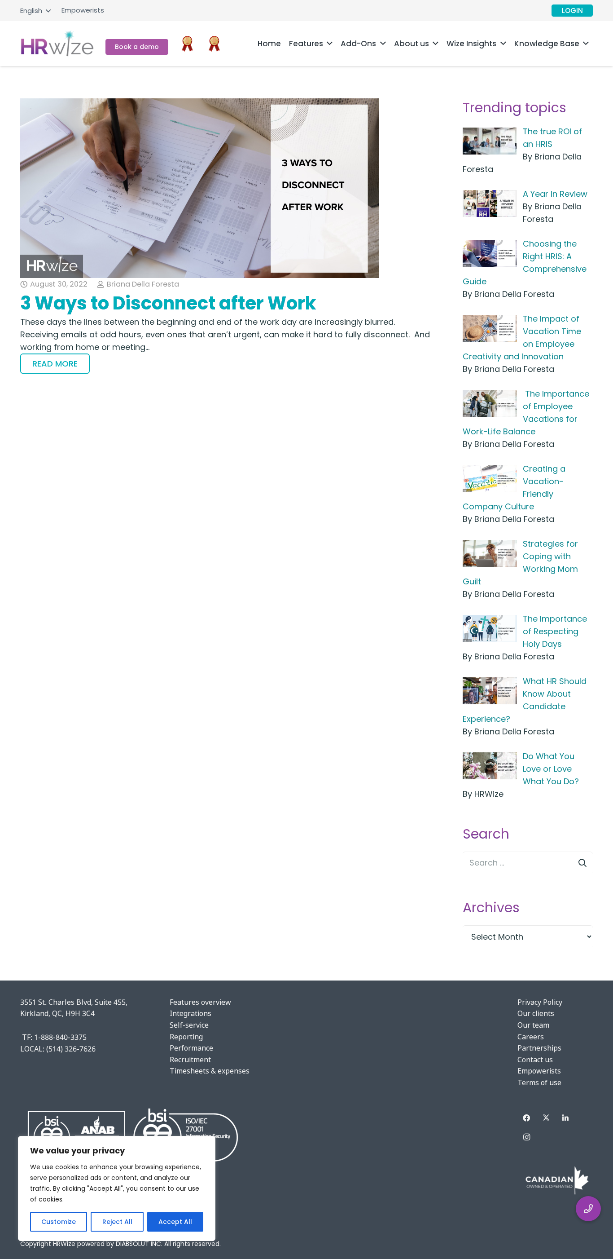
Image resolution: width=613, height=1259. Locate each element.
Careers (530, 1037)
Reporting (186, 1037)
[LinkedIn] (565, 1118)
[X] (546, 1118)
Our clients (535, 1013)
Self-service (189, 1025)
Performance (191, 1048)
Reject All (117, 1221)
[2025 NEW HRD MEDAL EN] (187, 44)
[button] (35, 11)
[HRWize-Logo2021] (57, 43)
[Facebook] (526, 1118)
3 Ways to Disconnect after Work (168, 303)
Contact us (535, 1060)
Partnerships (539, 1048)
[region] (116, 1188)
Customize (58, 1221)
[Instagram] (526, 1137)
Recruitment (190, 1060)
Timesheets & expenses (210, 1071)
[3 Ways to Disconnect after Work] (227, 188)
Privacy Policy (539, 1002)
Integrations (190, 1013)
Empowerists (539, 1071)
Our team (533, 1025)
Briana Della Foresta (143, 284)
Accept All (175, 1221)
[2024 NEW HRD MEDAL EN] (214, 44)
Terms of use (539, 1082)
